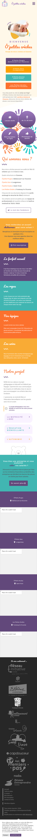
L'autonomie (14, 439)
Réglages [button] (5, 835)
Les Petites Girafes (8, 189)
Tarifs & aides (8, 791)
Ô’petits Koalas (7, 186)
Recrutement (8, 795)
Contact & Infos (9, 799)
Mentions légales (9, 803)
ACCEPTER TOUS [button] (15, 835)
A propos (7, 793)
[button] (33, 3)
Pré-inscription (8, 797)
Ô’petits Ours (6, 182)
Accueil (6, 789)
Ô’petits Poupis (7, 179)
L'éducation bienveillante (15, 429)
